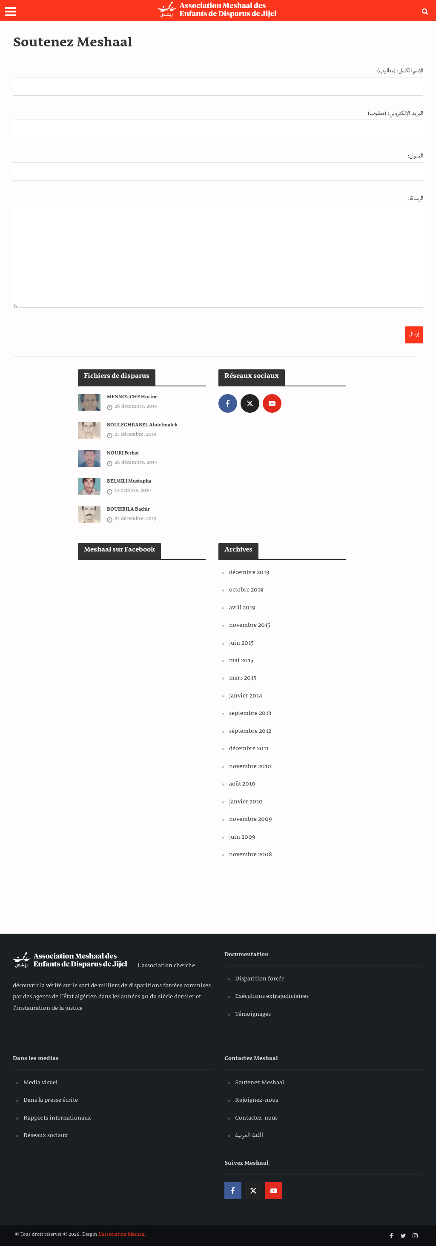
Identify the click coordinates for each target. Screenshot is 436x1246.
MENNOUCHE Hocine (132, 398)
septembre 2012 (250, 732)
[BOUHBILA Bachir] (89, 515)
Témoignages (253, 1015)
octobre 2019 (246, 590)
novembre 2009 (250, 820)
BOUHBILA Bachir (128, 510)
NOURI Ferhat (123, 454)
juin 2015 (241, 644)
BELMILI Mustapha (129, 482)
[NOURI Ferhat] (89, 459)
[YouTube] (272, 403)
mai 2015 (241, 661)
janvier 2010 (246, 802)
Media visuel (40, 1083)
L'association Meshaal (122, 1235)
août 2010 (242, 785)
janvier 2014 (245, 696)
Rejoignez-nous (256, 1101)
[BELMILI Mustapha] (89, 487)
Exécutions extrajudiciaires (272, 997)
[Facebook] (227, 403)
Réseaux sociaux (45, 1136)
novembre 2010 (250, 767)
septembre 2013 (250, 714)
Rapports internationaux (57, 1119)
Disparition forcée (259, 979)
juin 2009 (242, 838)
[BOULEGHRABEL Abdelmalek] (89, 431)
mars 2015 (242, 679)
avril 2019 (242, 608)
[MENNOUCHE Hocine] (89, 403)
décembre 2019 (249, 573)
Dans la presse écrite (50, 1101)
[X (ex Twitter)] (250, 403)
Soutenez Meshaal (259, 1083)
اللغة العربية (249, 1136)
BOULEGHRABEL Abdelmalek (142, 426)
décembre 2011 (249, 749)
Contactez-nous (256, 1119)
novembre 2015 (249, 626)
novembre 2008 (250, 855)
